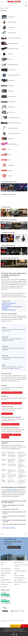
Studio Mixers (5, 424)
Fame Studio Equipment (8, 245)
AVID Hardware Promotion (9, 220)
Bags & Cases (5, 437)
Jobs (15, 573)
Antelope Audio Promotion (9, 194)
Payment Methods (5, 580)
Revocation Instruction (10, 629)
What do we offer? (6, 304)
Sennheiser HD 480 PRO (8, 232)
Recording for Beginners (12, 489)
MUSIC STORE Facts (19, 562)
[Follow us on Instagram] (14, 634)
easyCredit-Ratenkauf (6, 571)
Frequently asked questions (9, 309)
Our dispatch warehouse (7, 582)
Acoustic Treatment (7, 434)
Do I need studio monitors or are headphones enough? (14, 516)
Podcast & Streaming (7, 413)
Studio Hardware (14, 424)
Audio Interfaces (6, 392)
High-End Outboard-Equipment (10, 258)
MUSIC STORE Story (5, 573)
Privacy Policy (21, 628)
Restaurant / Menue (19, 575)
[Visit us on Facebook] (12, 634)
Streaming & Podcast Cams (9, 181)
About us (3, 562)
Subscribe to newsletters (13, 547)
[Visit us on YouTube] (16, 634)
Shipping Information (19, 577)
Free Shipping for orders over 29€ (21, 565)
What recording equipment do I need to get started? (13, 505)
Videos (2, 577)
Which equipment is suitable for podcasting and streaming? (14, 520)
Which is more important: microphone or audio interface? (14, 512)
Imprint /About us (15, 628)
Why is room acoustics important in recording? (14, 524)
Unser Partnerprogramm (20, 571)
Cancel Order (4, 586)
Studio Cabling (16, 434)
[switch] (8, 590)
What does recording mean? (9, 303)
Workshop (3, 575)
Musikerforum (6, 628)
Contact (10, 628)
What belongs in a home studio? (10, 509)
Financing (16, 568)
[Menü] (9, 589)
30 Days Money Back (6, 568)
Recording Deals (6, 207)
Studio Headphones (16, 403)
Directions (16, 584)
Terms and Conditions (18, 629)
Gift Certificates (4, 584)
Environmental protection (20, 582)
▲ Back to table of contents (8, 527)
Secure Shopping (18, 580)
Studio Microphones (17, 392)
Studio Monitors (6, 403)
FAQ (2, 565)
